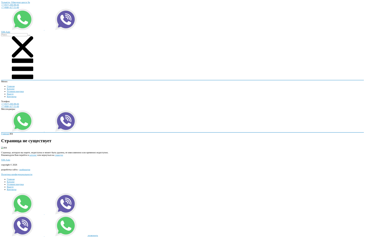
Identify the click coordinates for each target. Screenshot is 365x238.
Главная (11, 86)
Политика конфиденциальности (16, 174)
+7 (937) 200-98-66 (10, 5)
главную (59, 155)
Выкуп (10, 94)
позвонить (93, 235)
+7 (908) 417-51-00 (10, 7)
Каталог (11, 89)
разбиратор (24, 169)
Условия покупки (15, 91)
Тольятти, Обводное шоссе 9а (15, 2)
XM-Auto (5, 160)
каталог (33, 155)
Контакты (11, 96)
